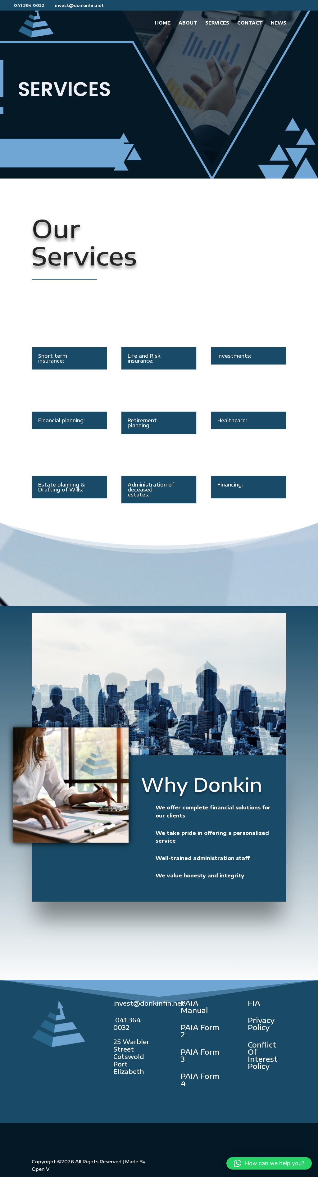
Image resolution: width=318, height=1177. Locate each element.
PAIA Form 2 (200, 1031)
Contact (250, 23)
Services (217, 23)
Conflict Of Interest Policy (263, 1055)
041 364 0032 (127, 1023)
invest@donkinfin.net (148, 1003)
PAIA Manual (194, 1006)
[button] (269, 1163)
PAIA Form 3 (200, 1055)
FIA (254, 1002)
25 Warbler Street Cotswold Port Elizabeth (131, 1056)
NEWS (278, 23)
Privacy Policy (261, 1024)
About (188, 23)
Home (162, 23)
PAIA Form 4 (200, 1079)
